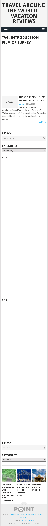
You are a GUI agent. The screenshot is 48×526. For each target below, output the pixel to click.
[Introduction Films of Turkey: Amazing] (10, 102)
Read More (42, 122)
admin (21, 104)
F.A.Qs (36, 523)
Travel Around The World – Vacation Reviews (24, 13)
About (12, 523)
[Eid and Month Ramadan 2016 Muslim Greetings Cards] (24, 476)
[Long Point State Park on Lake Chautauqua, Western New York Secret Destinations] (9, 476)
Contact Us (24, 523)
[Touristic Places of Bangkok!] (39, 476)
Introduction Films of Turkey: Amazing (32, 99)
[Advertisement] (24, 71)
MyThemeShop (28, 520)
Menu (6, 29)
